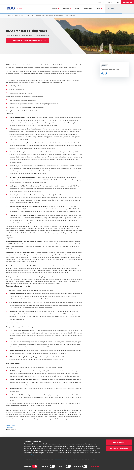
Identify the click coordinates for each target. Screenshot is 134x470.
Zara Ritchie (9, 428)
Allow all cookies (118, 442)
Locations (101, 2)
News (117, 2)
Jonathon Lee (10, 425)
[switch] (52, 466)
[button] (127, 2)
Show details (95, 466)
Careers (109, 2)
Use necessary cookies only (119, 448)
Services (54, 8)
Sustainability (88, 8)
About (98, 8)
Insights (77, 8)
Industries (66, 8)
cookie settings (29, 455)
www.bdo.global (60, 459)
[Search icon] (108, 8)
